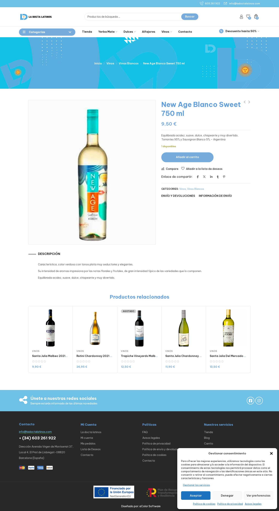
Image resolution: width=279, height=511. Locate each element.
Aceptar (196, 495)
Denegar (227, 495)
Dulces (128, 31)
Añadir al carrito (187, 157)
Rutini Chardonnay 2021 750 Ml (97, 356)
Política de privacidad (230, 503)
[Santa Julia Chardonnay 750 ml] (183, 327)
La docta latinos (91, 432)
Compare (172, 169)
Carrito (208, 443)
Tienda (87, 31)
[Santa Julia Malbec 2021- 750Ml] (50, 327)
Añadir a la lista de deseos (204, 169)
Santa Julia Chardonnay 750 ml (186, 356)
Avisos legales (253, 503)
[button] (271, 453)
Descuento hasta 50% (241, 31)
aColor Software (150, 506)
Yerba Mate (106, 31)
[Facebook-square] (250, 400)
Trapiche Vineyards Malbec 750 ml (145, 356)
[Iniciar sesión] (241, 17)
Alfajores (148, 31)
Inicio (98, 63)
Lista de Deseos (91, 449)
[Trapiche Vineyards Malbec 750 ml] (139, 327)
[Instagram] (259, 400)
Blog (207, 438)
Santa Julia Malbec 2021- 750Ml (54, 356)
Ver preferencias (258, 495)
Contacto (185, 31)
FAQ (145, 432)
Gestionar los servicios (196, 485)
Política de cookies (204, 503)
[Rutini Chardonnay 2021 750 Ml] (94, 327)
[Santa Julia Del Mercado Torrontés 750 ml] (228, 327)
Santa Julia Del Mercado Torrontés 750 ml (239, 356)
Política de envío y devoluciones (162, 449)
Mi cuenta (87, 438)
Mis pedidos (88, 443)
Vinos (165, 31)
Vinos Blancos (129, 63)
